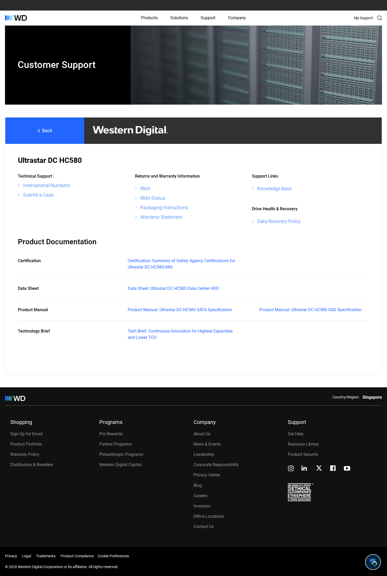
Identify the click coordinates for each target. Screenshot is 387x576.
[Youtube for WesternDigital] (347, 468)
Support (208, 17)
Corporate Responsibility (216, 464)
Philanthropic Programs (121, 454)
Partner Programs (115, 444)
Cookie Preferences (113, 556)
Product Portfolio (26, 444)
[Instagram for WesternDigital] (291, 468)
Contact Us (204, 526)
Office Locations (209, 516)
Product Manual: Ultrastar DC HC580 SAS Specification (310, 309)
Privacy (11, 556)
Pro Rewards (111, 433)
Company (237, 17)
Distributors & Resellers (31, 464)
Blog (198, 485)
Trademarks (46, 556)
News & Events (207, 444)
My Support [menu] (363, 18)
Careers (200, 495)
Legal (26, 556)
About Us (202, 433)
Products (149, 17)
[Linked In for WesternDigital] (304, 468)
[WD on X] (319, 468)
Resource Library (303, 444)
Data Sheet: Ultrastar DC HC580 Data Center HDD (173, 288)
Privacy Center (207, 474)
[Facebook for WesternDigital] (333, 468)
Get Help (296, 433)
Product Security (303, 454)
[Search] (379, 18)
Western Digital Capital (120, 464)
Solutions (179, 17)
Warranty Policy (24, 454)
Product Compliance (77, 556)
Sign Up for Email (26, 433)
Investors (202, 506)
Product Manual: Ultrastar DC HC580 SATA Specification (180, 309)
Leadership (204, 454)
